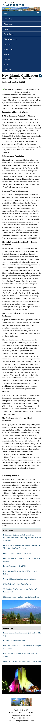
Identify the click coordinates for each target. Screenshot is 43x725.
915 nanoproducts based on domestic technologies (21, 597)
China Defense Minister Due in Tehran (17, 584)
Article (6, 54)
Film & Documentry (11, 39)
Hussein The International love (14, 641)
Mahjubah (7, 70)
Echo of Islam (9, 49)
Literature (7, 44)
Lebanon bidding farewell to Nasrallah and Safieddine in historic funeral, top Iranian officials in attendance (22, 537)
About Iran (8, 24)
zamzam (7, 59)
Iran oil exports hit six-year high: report (17, 553)
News (6, 29)
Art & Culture (9, 34)
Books (6, 65)
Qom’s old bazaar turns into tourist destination (19, 579)
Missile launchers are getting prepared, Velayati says (22, 661)
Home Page (8, 19)
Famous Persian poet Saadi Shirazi (15, 566)
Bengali (6, 5)
